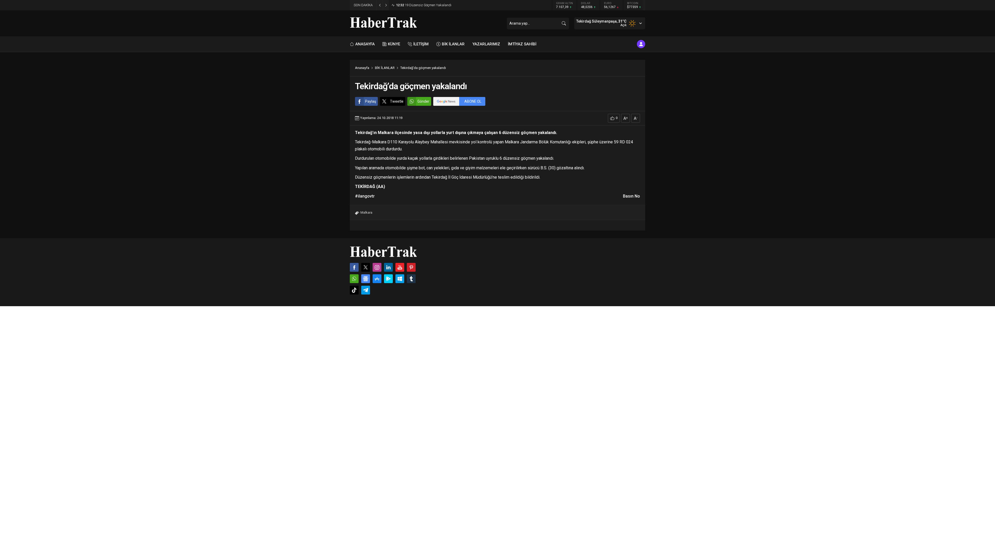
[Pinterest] (411, 267)
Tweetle (396, 101)
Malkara (366, 212)
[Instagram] (377, 267)
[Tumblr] (411, 278)
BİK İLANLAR (385, 68)
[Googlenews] (365, 278)
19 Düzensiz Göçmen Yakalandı (423, 5)
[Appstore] (377, 278)
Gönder (423, 101)
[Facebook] (354, 267)
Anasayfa (362, 68)
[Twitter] (365, 267)
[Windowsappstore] (399, 278)
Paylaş (370, 101)
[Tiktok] (354, 290)
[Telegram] (365, 290)
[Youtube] (399, 267)
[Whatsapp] (354, 278)
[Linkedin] (388, 267)
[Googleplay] (388, 278)
